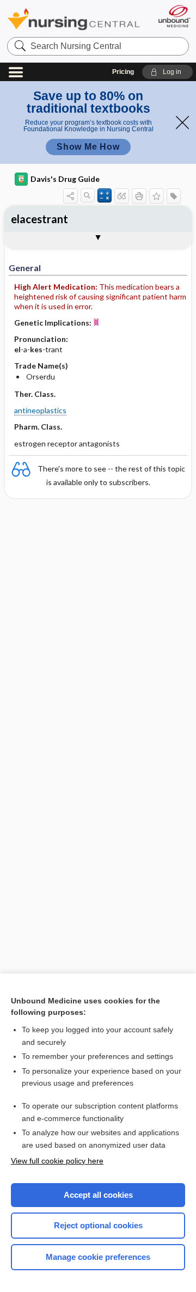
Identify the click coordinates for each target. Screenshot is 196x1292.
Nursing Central (73, 19)
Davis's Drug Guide (65, 178)
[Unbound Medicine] (174, 16)
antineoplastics (40, 410)
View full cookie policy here (57, 1160)
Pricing (123, 72)
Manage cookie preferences (98, 1257)
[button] (167, 72)
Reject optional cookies (98, 1225)
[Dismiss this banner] (182, 122)
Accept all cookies (98, 1194)
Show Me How (88, 146)
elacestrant (39, 218)
